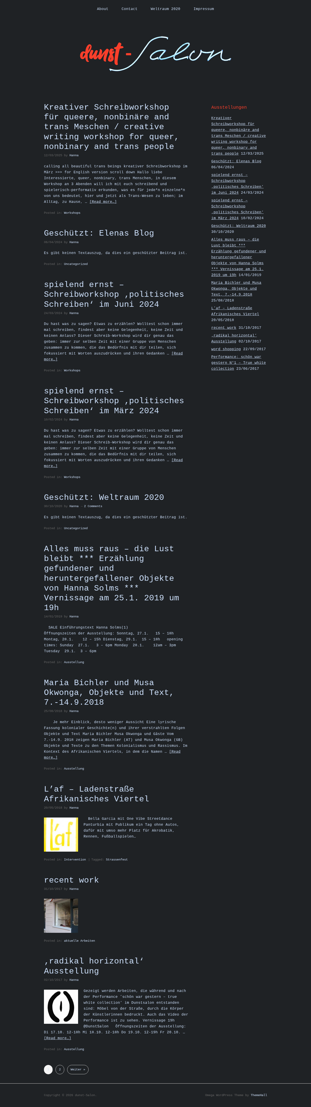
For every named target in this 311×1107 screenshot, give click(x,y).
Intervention (75, 859)
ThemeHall (259, 1095)
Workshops (72, 213)
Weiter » (78, 1069)
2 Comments (93, 506)
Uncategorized (76, 264)
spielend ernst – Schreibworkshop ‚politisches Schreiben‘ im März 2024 (114, 401)
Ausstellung (74, 662)
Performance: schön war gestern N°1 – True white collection (238, 363)
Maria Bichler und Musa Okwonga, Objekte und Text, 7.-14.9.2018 (109, 692)
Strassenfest (117, 859)
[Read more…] (103, 202)
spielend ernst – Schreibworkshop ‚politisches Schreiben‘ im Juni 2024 (114, 294)
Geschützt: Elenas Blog (99, 233)
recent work (71, 880)
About (102, 9)
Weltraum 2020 (165, 9)
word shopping (226, 349)
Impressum (204, 9)
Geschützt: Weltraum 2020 (104, 497)
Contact (130, 9)
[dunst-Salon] (155, 69)
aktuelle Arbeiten (79, 941)
